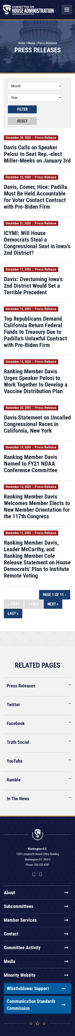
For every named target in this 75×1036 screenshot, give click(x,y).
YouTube (14, 761)
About (9, 892)
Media (31, 43)
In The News (18, 798)
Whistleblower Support (28, 988)
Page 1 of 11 (54, 594)
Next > (53, 604)
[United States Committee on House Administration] (28, 11)
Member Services (20, 920)
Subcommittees (18, 906)
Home (21, 43)
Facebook (16, 723)
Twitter (13, 704)
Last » (13, 613)
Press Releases (47, 43)
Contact (11, 934)
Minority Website (20, 975)
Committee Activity (22, 947)
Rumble (14, 780)
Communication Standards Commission (31, 1005)
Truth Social (18, 742)
